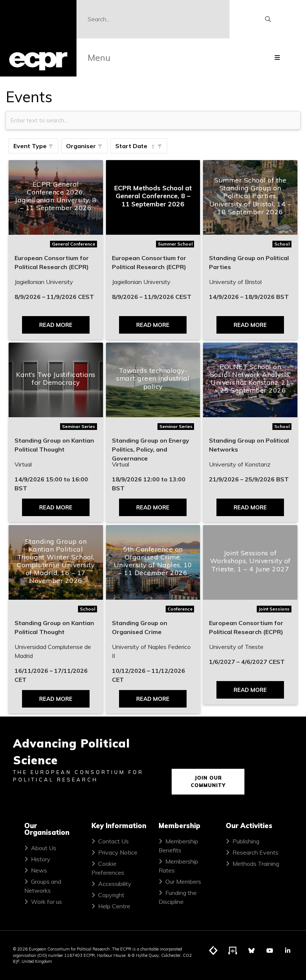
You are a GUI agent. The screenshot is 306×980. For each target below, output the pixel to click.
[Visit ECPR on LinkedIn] (287, 950)
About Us (43, 848)
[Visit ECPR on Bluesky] (252, 950)
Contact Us (113, 841)
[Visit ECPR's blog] (213, 951)
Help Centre (114, 906)
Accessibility (114, 883)
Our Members (183, 881)
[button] (50, 146)
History (40, 859)
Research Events (255, 852)
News (39, 870)
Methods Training (255, 863)
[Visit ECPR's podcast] (233, 951)
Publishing (245, 841)
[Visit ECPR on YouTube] (269, 950)
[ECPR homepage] (38, 38)
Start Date (131, 146)
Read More (55, 324)
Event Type (30, 146)
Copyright (111, 895)
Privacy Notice (117, 852)
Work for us (46, 901)
